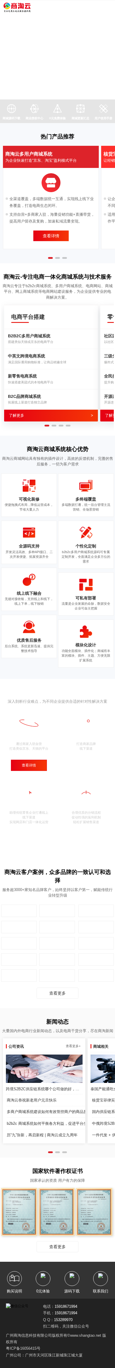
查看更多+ (73, 1046)
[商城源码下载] (11, 109)
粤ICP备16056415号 (23, 1348)
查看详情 (51, 235)
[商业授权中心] (34, 109)
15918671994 (66, 1306)
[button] (45, 87)
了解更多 (51, 415)
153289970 (63, 1320)
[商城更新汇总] (80, 109)
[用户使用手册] (103, 109)
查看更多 (57, 993)
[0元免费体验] (57, 109)
